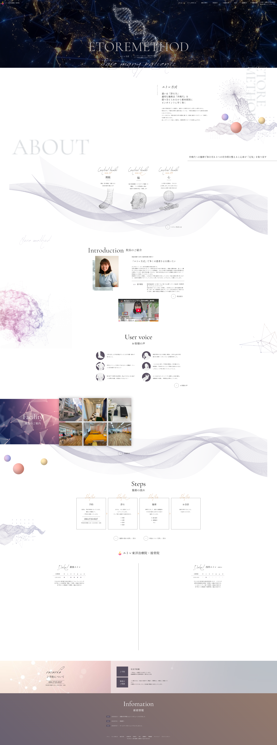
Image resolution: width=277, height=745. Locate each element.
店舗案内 (127, 453)
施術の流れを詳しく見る (127, 538)
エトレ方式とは (176, 227)
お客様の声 (184, 385)
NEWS (108, 716)
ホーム (108, 736)
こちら (150, 674)
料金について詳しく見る (157, 538)
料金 (139, 736)
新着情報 (150, 736)
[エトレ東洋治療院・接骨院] (10, 2)
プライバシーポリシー (166, 736)
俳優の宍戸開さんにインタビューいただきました (132, 716)
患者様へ (122, 721)
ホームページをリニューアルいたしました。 (131, 725)
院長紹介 (180, 296)
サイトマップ (156, 736)
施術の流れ (122, 736)
